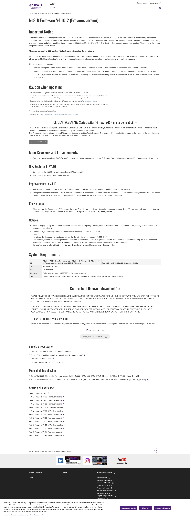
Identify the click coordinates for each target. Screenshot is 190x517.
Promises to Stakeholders (105, 490)
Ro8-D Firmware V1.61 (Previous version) (45, 432)
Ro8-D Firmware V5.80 (38, 393)
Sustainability (101, 498)
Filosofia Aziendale (103, 488)
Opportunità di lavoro (103, 485)
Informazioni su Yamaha (104, 472)
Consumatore (154, 3)
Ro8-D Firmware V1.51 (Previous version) (45, 435)
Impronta (7, 515)
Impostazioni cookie (128, 508)
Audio (52, 7)
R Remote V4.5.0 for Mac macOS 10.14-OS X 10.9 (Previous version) (56, 355)
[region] (95, 508)
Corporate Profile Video (104, 480)
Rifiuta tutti (145, 508)
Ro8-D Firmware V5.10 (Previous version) (45, 400)
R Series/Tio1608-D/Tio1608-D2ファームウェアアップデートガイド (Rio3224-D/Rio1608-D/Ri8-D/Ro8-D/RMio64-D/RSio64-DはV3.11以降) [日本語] (87, 379)
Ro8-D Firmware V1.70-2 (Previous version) (46, 425)
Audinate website (90, 101)
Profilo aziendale (102, 477)
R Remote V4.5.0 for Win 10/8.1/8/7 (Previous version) (50, 351)
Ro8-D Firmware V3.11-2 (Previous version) (46, 411)
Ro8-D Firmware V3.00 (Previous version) (45, 418)
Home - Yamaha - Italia (36, 13)
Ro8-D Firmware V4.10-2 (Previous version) (46, 407)
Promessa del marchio (104, 483)
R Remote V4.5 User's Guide (40, 358)
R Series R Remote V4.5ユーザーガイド (45, 362)
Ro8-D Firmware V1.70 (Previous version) (45, 428)
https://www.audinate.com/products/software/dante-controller (59, 114)
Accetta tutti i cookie (162, 508)
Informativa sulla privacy (19, 515)
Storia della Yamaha (103, 493)
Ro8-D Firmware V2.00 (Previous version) (45, 421)
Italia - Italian (143, 3)
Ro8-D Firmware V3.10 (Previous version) (45, 414)
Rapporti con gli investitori (105, 496)
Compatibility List (39, 142)
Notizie (65, 472)
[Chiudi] (186, 507)
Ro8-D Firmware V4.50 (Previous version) (45, 404)
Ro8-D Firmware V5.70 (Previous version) (45, 396)
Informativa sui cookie (36, 515)
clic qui (100, 509)
